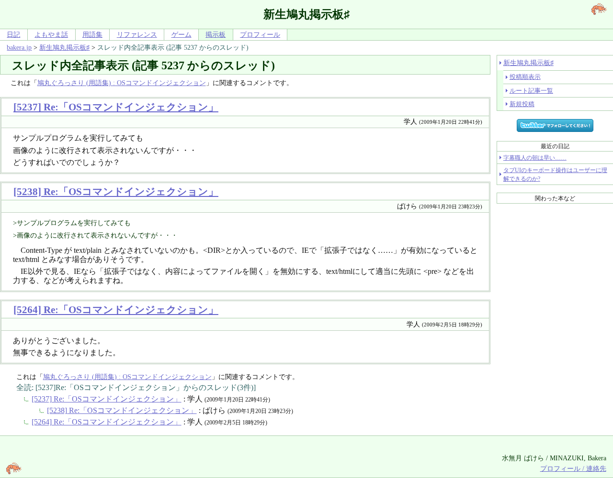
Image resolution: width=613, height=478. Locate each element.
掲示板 (215, 34)
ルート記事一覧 (531, 90)
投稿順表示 (525, 76)
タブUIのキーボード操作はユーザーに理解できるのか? (555, 174)
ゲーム (181, 34)
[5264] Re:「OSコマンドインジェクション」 (115, 309)
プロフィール (260, 34)
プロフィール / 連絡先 (573, 468)
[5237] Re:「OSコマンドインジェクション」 (115, 106)
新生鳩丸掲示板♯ (64, 47)
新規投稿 (522, 104)
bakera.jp (19, 47)
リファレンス (137, 34)
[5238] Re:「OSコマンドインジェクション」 (115, 191)
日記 (13, 34)
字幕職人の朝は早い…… (535, 157)
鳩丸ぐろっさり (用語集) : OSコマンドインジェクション (121, 83)
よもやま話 (51, 34)
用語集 (92, 34)
